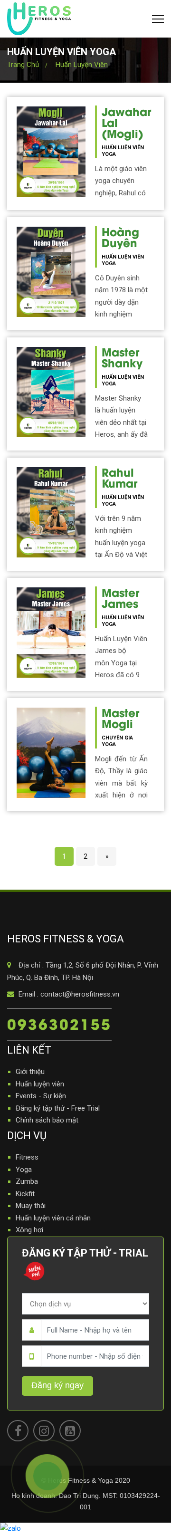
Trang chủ (23, 64)
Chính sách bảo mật (47, 1120)
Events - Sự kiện (41, 1096)
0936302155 (59, 1023)
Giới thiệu (30, 1071)
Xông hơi (29, 1230)
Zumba (27, 1181)
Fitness (27, 1157)
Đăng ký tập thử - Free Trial (58, 1108)
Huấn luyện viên (82, 64)
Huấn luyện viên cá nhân (53, 1218)
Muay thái (31, 1205)
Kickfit (25, 1194)
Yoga (24, 1169)
